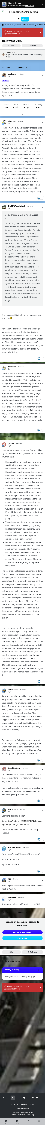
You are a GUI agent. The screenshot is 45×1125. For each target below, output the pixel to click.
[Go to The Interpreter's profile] (4, 848)
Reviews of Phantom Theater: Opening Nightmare (17, 32)
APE (9, 879)
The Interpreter (14, 847)
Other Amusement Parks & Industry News (24, 55)
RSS (32, 1104)
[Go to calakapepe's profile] (3, 54)
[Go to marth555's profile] (4, 898)
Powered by (22, 1115)
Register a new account (22, 932)
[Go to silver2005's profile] (4, 122)
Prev (8, 68)
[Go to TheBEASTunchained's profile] (4, 207)
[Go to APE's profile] (4, 880)
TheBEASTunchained (16, 206)
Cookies (24, 1104)
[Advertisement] (22, 1017)
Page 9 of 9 (21, 68)
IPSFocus (26, 1109)
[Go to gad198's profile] (4, 444)
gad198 (11, 443)
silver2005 (12, 121)
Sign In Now (23, 938)
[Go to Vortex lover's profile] (4, 691)
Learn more (4, 4)
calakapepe (10, 52)
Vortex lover (13, 690)
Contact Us (14, 1104)
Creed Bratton (14, 768)
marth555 (12, 897)
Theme (18, 1109)
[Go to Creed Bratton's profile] (4, 769)
